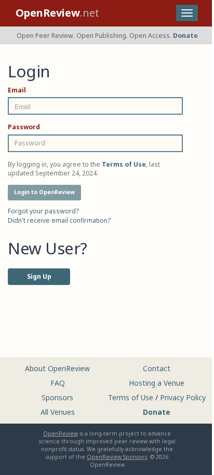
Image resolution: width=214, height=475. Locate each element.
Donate (185, 35)
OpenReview (60, 433)
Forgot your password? (43, 211)
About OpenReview (57, 368)
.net (57, 13)
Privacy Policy (183, 397)
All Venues (58, 412)
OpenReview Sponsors (117, 456)
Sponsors (57, 397)
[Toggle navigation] (187, 13)
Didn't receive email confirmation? (59, 220)
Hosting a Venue (156, 383)
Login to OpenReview (44, 192)
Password (24, 127)
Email (17, 90)
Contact (156, 368)
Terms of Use (130, 397)
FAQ (57, 383)
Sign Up (39, 276)
